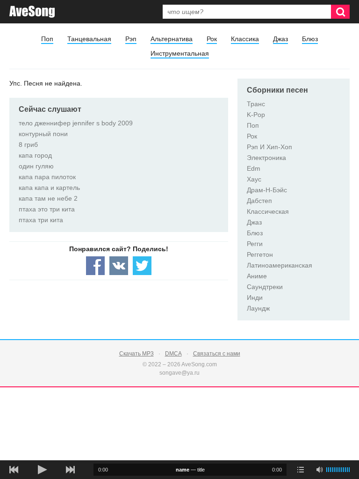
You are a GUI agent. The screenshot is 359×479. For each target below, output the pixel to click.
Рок (212, 39)
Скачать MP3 (136, 353)
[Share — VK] (118, 265)
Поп (47, 39)
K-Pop (256, 114)
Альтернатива (172, 39)
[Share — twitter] (142, 265)
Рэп (130, 39)
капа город (35, 155)
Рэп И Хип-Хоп (269, 147)
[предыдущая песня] (14, 469)
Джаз (280, 39)
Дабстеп (259, 200)
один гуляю (36, 166)
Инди (255, 297)
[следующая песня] (70, 469)
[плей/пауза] (42, 469)
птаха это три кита (47, 209)
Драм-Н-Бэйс (267, 190)
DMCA (173, 353)
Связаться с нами (216, 353)
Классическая (268, 211)
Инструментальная (180, 53)
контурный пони (43, 134)
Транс (256, 104)
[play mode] (300, 469)
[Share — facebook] (95, 265)
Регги (255, 243)
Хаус (254, 179)
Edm (253, 168)
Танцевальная (89, 39)
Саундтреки (265, 286)
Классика (245, 39)
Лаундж (258, 308)
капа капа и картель (49, 187)
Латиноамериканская (279, 265)
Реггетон (260, 254)
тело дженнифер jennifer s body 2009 (76, 123)
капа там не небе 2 (48, 198)
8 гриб (28, 144)
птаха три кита (41, 220)
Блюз (310, 39)
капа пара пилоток (47, 177)
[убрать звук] (319, 469)
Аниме (257, 276)
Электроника (266, 157)
